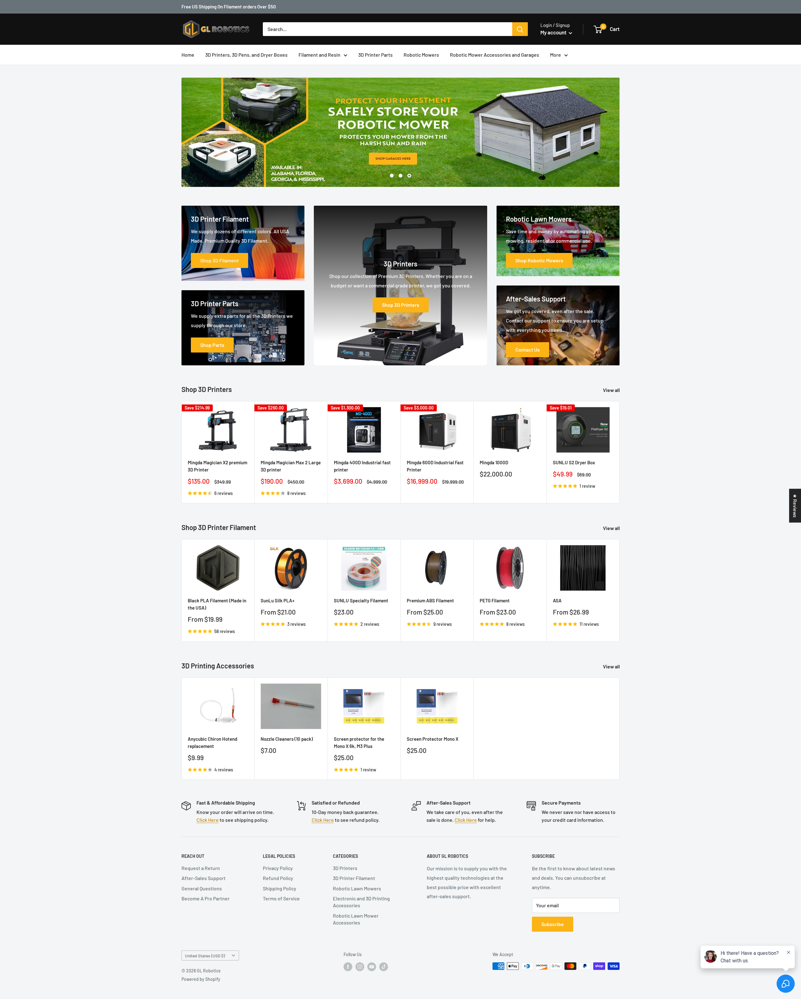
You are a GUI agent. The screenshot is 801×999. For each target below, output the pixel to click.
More (555, 55)
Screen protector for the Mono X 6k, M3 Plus (359, 742)
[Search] (520, 29)
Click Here (207, 820)
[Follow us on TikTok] (383, 966)
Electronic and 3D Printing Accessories (361, 901)
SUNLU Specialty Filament (361, 600)
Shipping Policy (279, 888)
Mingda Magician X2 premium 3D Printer (217, 466)
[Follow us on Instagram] (359, 966)
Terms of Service (281, 898)
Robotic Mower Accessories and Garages (494, 55)
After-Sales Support (203, 878)
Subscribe (552, 924)
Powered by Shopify (200, 979)
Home (187, 55)
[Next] (619, 590)
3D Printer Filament (354, 878)
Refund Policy (278, 878)
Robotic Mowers (421, 55)
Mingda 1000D (494, 462)
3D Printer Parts (375, 55)
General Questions (201, 888)
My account (553, 32)
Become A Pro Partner (205, 898)
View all (612, 390)
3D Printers (345, 868)
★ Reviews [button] (795, 506)
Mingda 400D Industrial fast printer (362, 466)
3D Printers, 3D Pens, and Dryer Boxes (246, 55)
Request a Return (200, 868)
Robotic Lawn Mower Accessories (356, 919)
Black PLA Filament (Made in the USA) (217, 604)
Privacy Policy (278, 868)
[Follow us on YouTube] (371, 966)
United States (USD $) (205, 955)
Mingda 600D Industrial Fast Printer (435, 466)
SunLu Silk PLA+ (277, 600)
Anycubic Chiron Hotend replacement (212, 742)
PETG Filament (495, 600)
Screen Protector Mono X (432, 739)
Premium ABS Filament (430, 600)
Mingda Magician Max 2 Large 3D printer (291, 466)
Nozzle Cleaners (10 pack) (287, 739)
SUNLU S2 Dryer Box (574, 462)
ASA (557, 600)
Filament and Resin (319, 55)
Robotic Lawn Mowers (357, 888)
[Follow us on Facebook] (348, 966)
